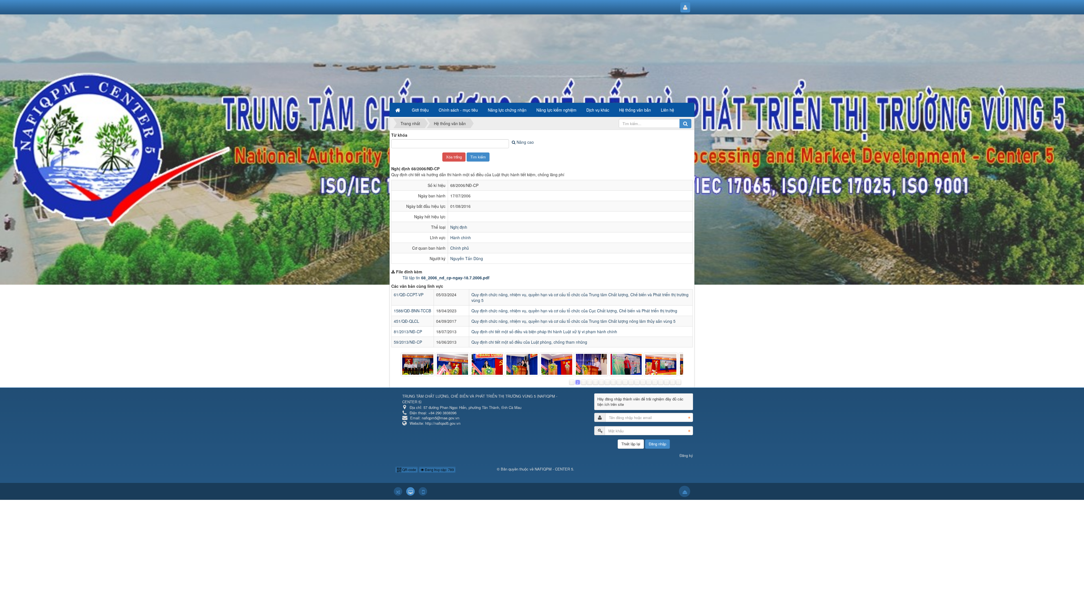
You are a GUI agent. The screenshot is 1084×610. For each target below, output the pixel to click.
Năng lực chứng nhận (507, 110)
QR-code (408, 469)
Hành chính (460, 237)
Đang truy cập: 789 (439, 469)
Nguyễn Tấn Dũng (466, 258)
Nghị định (458, 227)
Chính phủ (459, 248)
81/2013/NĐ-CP (408, 331)
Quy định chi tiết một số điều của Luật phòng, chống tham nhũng (529, 342)
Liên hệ (667, 110)
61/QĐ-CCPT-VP (408, 294)
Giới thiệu (420, 110)
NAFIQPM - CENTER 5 (554, 469)
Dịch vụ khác (597, 110)
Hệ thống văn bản (635, 110)
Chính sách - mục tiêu (458, 110)
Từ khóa (399, 135)
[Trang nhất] (398, 110)
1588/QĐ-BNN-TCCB (412, 310)
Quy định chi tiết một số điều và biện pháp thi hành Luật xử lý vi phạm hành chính (544, 331)
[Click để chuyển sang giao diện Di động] (423, 491)
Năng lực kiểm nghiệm (556, 110)
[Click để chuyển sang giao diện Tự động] (398, 491)
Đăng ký (686, 455)
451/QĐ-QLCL (406, 321)
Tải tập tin (446, 277)
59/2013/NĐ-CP (408, 342)
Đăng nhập (657, 443)
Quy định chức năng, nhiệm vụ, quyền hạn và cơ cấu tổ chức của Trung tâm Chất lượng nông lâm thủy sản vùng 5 (573, 321)
